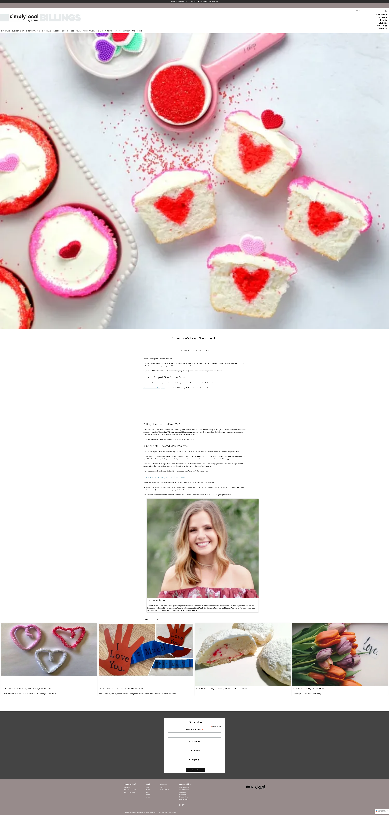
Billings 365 (213, 1)
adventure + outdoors (10, 31)
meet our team (165, 789)
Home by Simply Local (179, 1)
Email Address (194, 730)
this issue (382, 17)
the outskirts (137, 31)
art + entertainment (30, 31)
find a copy (382, 26)
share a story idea (129, 792)
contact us (182, 802)
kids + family (76, 31)
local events (381, 15)
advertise (382, 23)
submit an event (184, 787)
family (148, 789)
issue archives (184, 797)
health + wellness (90, 31)
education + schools (60, 31)
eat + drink (45, 31)
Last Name (194, 750)
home (148, 794)
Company (194, 759)
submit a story (184, 789)
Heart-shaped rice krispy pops (154, 388)
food (147, 792)
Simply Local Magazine (198, 1)
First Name (194, 741)
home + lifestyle (106, 31)
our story (163, 787)
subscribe (382, 20)
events (148, 797)
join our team (183, 799)
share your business (130, 789)
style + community (122, 31)
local (147, 787)
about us (383, 28)
